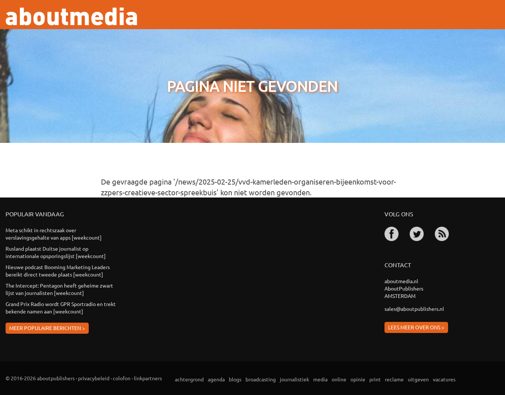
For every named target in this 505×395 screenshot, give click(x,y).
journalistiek (294, 379)
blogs (235, 379)
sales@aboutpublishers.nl (414, 308)
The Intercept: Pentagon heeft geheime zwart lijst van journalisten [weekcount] (59, 289)
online (339, 379)
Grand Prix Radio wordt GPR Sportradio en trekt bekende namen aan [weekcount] (61, 307)
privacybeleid (93, 378)
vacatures (444, 379)
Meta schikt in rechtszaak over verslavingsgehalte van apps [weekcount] (54, 234)
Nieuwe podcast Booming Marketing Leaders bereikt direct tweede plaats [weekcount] (58, 271)
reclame (394, 379)
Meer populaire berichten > (47, 327)
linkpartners (148, 378)
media (320, 379)
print (375, 379)
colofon (122, 378)
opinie (357, 379)
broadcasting (260, 379)
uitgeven (418, 379)
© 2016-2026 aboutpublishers (40, 378)
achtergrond (189, 379)
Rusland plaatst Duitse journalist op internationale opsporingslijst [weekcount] (56, 252)
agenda (216, 379)
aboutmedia (71, 16)
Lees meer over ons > (416, 327)
